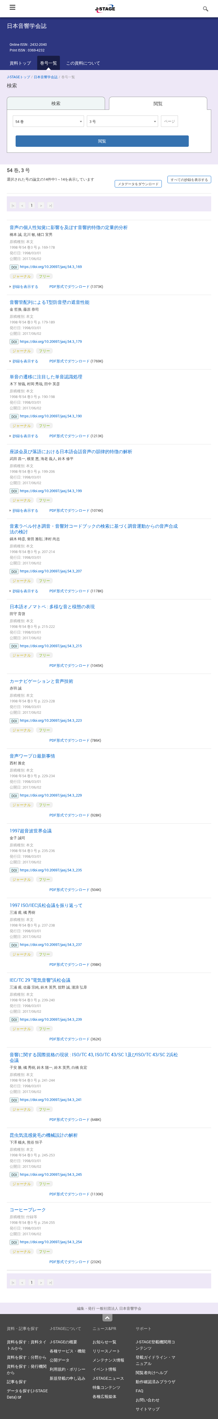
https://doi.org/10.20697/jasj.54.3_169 (51, 266)
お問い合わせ (148, 1399)
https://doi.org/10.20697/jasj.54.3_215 (51, 645)
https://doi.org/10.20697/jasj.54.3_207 (51, 571)
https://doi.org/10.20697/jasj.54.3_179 (51, 341)
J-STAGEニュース (108, 1378)
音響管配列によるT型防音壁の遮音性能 (49, 302)
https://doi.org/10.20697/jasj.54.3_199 (51, 490)
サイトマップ (148, 1409)
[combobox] (48, 121)
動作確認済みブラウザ (155, 1381)
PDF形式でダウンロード (69, 286)
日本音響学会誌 (46, 77)
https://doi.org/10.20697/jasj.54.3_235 (51, 870)
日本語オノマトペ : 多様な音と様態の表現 (52, 606)
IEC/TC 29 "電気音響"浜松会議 (40, 980)
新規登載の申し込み (67, 1378)
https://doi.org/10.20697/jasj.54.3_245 (51, 1174)
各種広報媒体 (104, 1396)
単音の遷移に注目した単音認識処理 (46, 377)
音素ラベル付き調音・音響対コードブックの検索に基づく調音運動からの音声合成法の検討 (94, 529)
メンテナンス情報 (108, 1360)
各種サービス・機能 (67, 1351)
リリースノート (106, 1351)
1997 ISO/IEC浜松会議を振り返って (46, 905)
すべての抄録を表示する (189, 179)
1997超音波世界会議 (31, 831)
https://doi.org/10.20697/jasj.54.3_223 (51, 720)
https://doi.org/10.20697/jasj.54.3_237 (51, 944)
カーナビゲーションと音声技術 (41, 681)
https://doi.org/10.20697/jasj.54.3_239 (51, 1019)
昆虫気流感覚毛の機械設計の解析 (44, 1135)
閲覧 (158, 103)
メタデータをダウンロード (138, 184)
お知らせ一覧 (104, 1341)
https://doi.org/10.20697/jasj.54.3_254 (51, 1241)
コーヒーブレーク (28, 1209)
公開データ (60, 1360)
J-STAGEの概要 (63, 1341)
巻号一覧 (48, 63)
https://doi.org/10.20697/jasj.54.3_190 (51, 415)
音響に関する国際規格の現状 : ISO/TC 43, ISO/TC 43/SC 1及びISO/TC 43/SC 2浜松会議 (94, 1057)
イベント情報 (104, 1369)
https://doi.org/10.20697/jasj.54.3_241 (51, 1099)
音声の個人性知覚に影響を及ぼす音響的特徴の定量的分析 (69, 227)
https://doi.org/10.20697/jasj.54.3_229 (51, 795)
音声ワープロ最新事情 (32, 756)
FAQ (139, 1390)
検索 (55, 103)
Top (107, 1317)
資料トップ (20, 63)
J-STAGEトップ (18, 77)
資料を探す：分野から (27, 1357)
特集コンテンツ (106, 1387)
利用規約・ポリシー (67, 1369)
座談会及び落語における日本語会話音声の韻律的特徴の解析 (71, 451)
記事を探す (17, 1381)
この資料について (83, 63)
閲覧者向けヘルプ (151, 1372)
